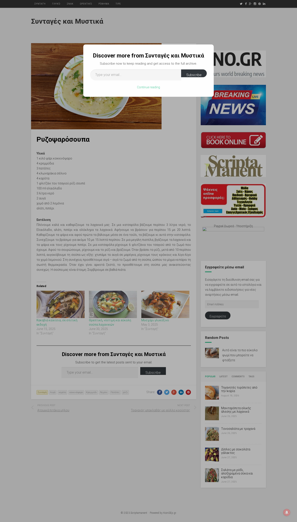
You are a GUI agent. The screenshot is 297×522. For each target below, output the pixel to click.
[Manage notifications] (286, 512)
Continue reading (148, 87)
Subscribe (194, 75)
